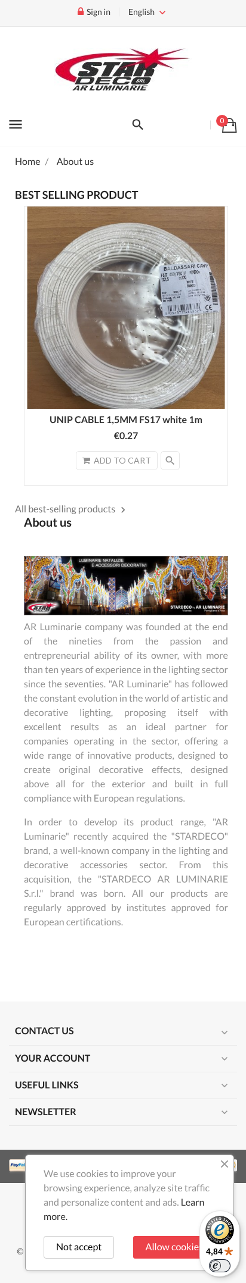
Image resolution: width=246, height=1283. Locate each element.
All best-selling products (72, 509)
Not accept (79, 1247)
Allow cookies (174, 1247)
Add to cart (122, 460)
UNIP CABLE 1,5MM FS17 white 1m (126, 419)
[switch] (219, 1265)
